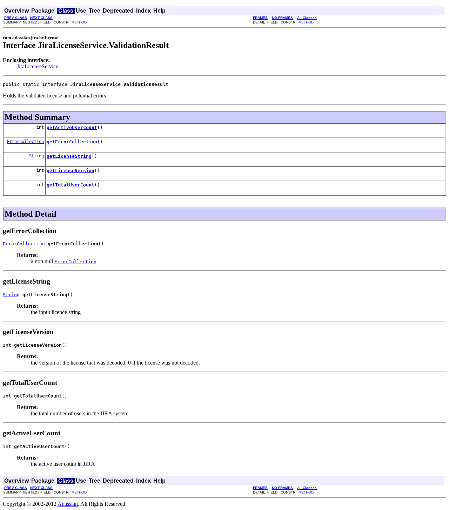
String (36, 156)
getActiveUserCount (72, 127)
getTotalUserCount (70, 185)
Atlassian (68, 504)
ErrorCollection (25, 141)
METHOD (79, 22)
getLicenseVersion (70, 170)
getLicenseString (69, 156)
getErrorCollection (72, 141)
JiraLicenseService (37, 66)
